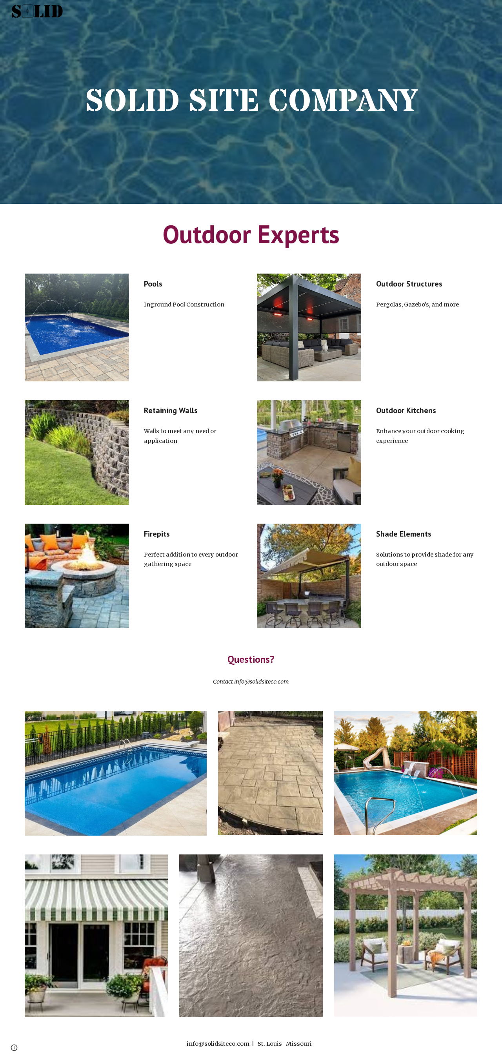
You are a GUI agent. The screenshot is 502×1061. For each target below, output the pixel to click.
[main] (251, 102)
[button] (14, 1047)
